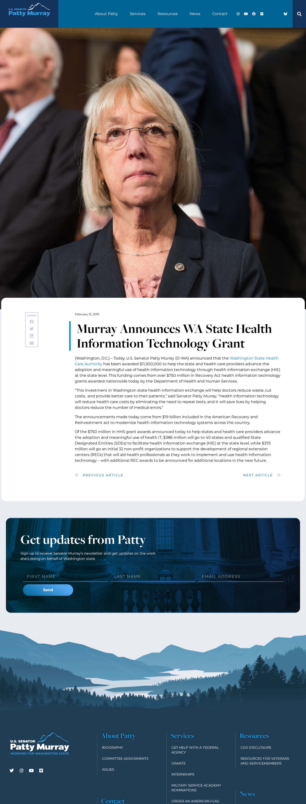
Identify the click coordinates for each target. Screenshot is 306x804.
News (195, 13)
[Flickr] (261, 14)
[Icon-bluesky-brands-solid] (285, 14)
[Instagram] (238, 14)
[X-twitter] (269, 14)
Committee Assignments (125, 758)
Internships (182, 774)
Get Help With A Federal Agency (195, 749)
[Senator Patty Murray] (29, 20)
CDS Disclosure (255, 747)
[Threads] (277, 14)
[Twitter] (11, 770)
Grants (178, 763)
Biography (112, 747)
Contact (220, 13)
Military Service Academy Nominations (196, 787)
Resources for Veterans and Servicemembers (264, 760)
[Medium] (41, 770)
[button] (299, 14)
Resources (168, 13)
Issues (108, 769)
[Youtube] (246, 14)
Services (138, 13)
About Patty (106, 13)
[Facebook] (254, 14)
